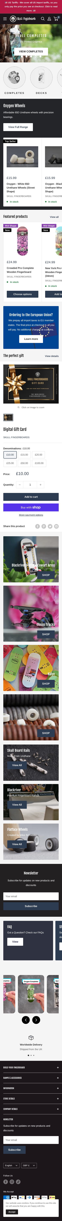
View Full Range (18, 127)
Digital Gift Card (14, 429)
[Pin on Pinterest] (43, 526)
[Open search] (43, 19)
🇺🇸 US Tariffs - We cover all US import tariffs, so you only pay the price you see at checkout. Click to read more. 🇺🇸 (31, 6)
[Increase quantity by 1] (40, 484)
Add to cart (31, 496)
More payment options (31, 515)
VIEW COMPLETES (31, 51)
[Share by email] (56, 526)
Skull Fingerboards (19, 196)
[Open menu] (5, 18)
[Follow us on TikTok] (18, 1182)
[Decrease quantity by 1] (19, 484)
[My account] (49, 19)
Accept (11, 1212)
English (8, 1165)
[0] (56, 19)
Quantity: (8, 484)
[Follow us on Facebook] (5, 1182)
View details (52, 356)
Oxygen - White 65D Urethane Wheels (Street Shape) (21, 187)
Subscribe (31, 906)
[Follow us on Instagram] (12, 1182)
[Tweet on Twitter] (50, 526)
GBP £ (26, 1165)
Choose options (22, 294)
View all (54, 217)
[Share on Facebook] (37, 526)
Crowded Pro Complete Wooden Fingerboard (20, 270)
